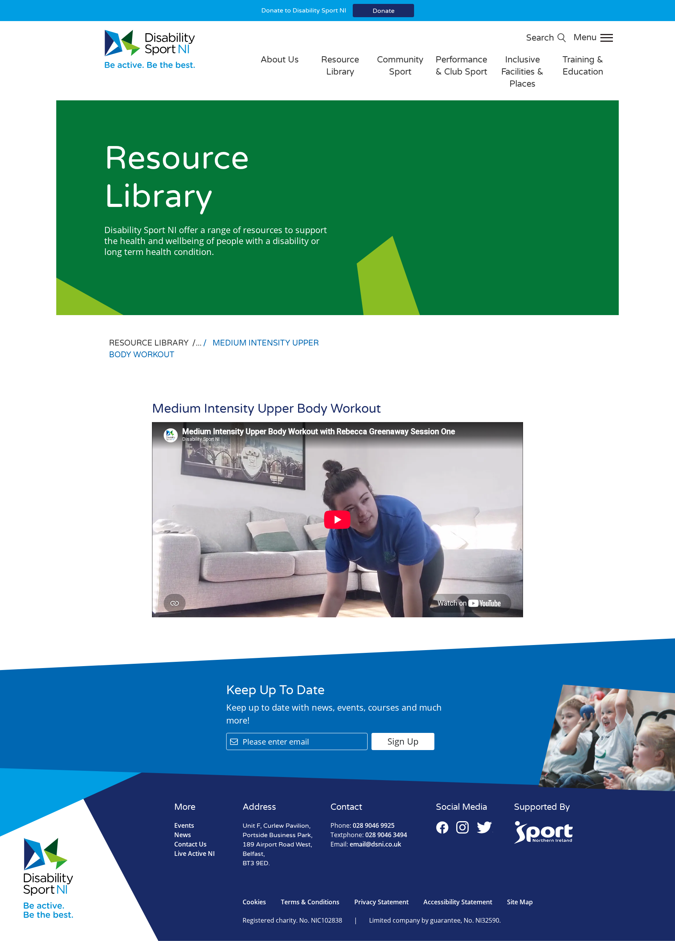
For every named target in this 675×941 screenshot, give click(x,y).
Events (184, 825)
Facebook (442, 827)
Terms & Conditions (310, 902)
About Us (280, 60)
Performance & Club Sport (461, 66)
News (182, 835)
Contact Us (190, 844)
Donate (384, 11)
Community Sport (400, 66)
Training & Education (582, 66)
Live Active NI (194, 853)
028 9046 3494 (368, 835)
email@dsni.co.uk (365, 844)
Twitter (485, 827)
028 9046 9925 (362, 825)
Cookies (254, 902)
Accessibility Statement (457, 902)
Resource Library (340, 66)
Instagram (462, 827)
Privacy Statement (381, 902)
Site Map (520, 902)
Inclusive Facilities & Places (522, 72)
